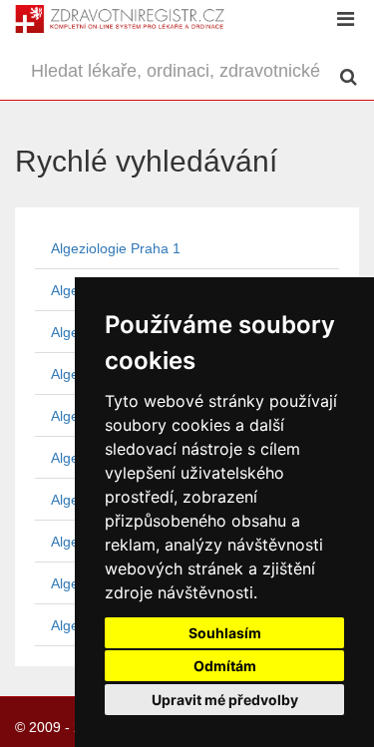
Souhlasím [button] (224, 632)
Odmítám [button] (224, 665)
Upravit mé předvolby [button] (225, 699)
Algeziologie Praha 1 (116, 248)
